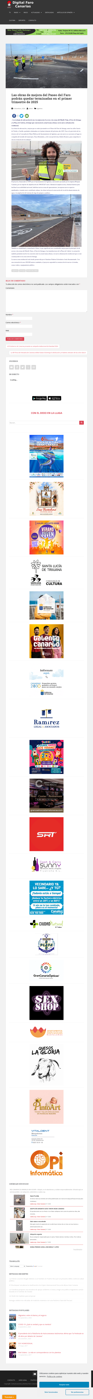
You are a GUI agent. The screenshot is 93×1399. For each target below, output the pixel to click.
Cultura (12, 20)
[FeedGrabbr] (46, 1249)
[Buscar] (81, 423)
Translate (39, 1266)
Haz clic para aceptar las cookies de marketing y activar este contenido (46, 160)
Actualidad (35, 12)
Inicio (26, 12)
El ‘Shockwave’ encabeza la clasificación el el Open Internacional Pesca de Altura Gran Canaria (43, 1285)
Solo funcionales (51, 1392)
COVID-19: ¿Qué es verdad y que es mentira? (34, 1324)
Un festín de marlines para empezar (22, 1296)
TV (10, 12)
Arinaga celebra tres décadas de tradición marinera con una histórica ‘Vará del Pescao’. (41, 1300)
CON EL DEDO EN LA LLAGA (46, 413)
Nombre (9, 315)
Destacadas (49, 12)
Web (7, 330)
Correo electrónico (13, 322)
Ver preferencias (77, 1392)
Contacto (32, 20)
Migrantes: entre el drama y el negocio (32, 1315)
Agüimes (40, 108)
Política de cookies (54, 1377)
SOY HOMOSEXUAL (25, 1343)
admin (30, 108)
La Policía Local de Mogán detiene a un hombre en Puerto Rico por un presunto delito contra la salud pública (46, 1280)
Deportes (22, 20)
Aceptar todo (64, 1385)
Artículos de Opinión (64, 12)
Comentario (10, 288)
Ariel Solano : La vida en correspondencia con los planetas (39, 1352)
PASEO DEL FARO (32, 271)
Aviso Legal (23, 1380)
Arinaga (22, 271)
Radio (16, 12)
